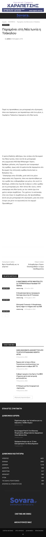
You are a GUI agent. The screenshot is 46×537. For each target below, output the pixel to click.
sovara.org (19, 288)
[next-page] (7, 315)
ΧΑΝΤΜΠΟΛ (11, 22)
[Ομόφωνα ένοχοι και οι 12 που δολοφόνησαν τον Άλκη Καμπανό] (7, 444)
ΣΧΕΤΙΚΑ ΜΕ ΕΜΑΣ (8, 531)
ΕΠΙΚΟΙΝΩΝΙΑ (39, 531)
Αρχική (4, 22)
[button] (3, 16)
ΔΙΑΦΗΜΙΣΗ (29, 531)
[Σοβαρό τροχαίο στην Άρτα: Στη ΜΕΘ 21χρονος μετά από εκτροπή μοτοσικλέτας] (8, 377)
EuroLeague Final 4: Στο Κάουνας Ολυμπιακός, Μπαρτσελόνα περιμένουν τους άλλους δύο (29, 433)
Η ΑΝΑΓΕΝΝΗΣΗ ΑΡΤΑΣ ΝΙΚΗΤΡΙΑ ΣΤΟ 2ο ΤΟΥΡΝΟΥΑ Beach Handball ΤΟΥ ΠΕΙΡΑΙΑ (29, 284)
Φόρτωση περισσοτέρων (22, 397)
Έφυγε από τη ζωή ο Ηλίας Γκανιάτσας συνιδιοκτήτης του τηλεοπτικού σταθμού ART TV (27, 364)
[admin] (3, 39)
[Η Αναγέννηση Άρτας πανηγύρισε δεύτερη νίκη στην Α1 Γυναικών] (8, 296)
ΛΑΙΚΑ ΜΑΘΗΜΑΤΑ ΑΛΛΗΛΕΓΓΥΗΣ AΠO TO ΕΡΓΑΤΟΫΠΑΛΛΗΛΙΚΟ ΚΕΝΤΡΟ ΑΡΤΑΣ (29, 352)
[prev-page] (3, 315)
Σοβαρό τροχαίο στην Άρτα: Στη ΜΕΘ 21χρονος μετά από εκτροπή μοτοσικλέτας (29, 376)
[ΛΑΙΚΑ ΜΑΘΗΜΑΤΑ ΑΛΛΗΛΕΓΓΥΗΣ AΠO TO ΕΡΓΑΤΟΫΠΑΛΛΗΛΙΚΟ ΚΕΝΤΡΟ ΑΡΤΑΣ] (8, 353)
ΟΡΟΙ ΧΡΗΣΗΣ (19, 531)
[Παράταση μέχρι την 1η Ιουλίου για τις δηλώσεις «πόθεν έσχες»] (7, 423)
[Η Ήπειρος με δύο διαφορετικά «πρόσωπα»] (8, 389)
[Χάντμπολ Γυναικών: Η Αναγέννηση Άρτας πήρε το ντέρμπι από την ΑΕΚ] (8, 308)
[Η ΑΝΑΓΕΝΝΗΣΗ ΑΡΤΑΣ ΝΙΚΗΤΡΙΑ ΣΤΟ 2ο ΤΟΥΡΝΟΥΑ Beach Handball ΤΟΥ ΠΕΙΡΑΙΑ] (8, 285)
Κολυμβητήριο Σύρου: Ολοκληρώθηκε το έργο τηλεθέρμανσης (35, 266)
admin (9, 39)
